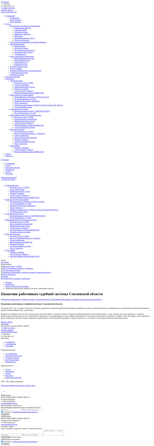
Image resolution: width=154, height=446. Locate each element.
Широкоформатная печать (24, 58)
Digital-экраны (19, 46)
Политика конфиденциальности (13, 385)
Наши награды (15, 20)
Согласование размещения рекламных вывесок (28, 42)
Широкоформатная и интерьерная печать (25, 115)
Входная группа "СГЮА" (24, 83)
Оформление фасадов (22, 28)
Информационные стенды (24, 38)
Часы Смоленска (20, 103)
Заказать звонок (7, 10)
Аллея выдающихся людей (24, 127)
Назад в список (7, 322)
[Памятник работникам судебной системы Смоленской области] (26, 272)
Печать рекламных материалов (22, 56)
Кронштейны (10, 362)
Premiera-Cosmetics (21, 89)
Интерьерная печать (22, 60)
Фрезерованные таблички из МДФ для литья (31, 97)
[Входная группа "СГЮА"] (11, 266)
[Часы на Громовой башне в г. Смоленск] (17, 268)
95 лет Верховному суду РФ (25, 99)
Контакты (9, 156)
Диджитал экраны (12, 358)
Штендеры (18, 36)
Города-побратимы (21, 85)
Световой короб (20, 30)
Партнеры (9, 346)
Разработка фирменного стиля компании (25, 71)
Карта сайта (30, 385)
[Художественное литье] (10, 270)
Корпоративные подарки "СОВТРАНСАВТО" (32, 111)
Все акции (5, 262)
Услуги (8, 24)
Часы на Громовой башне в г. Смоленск (29, 133)
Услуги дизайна (16, 69)
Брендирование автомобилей (25, 119)
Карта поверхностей (9, 12)
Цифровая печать (21, 65)
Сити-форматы (20, 54)
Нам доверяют (15, 22)
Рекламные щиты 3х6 (13, 356)
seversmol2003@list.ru (9, 332)
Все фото (4, 276)
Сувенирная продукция (19, 73)
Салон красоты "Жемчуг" (24, 91)
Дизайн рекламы (16, 81)
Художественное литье (19, 67)
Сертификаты (10, 344)
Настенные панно (21, 48)
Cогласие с (21, 412)
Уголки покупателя (21, 40)
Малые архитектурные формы (21, 95)
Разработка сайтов (17, 75)
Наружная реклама (17, 44)
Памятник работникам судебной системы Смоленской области (38, 105)
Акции (8, 154)
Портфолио (9, 79)
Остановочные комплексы (24, 50)
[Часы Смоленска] (8, 274)
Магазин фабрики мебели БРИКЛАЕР (29, 93)
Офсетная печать (20, 62)
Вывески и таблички (22, 34)
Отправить (5, 414)
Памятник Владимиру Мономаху (27, 101)
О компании (10, 16)
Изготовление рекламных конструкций (25, 26)
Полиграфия (15, 146)
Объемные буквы (21, 32)
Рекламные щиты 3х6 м (23, 52)
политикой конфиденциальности (25, 412)
